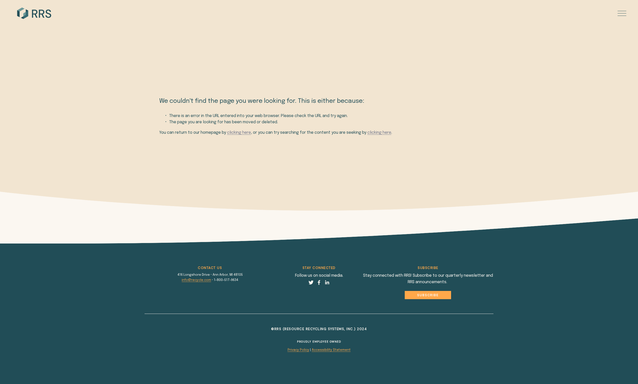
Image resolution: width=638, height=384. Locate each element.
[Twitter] (311, 282)
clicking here (239, 132)
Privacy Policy (298, 350)
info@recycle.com (196, 280)
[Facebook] (319, 282)
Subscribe (428, 295)
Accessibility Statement (331, 350)
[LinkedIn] (326, 282)
